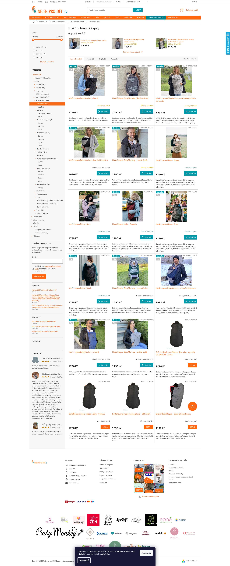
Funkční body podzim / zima (47, 159)
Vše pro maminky (39, 220)
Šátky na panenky (42, 94)
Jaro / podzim (42, 194)
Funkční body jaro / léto (45, 120)
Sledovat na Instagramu (150, 496)
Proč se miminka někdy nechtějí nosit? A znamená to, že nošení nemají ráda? (47, 306)
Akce (39, 50)
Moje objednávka (175, 482)
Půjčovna (36, 236)
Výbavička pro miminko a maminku (45, 331)
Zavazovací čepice (44, 113)
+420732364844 (74, 479)
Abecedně (115, 59)
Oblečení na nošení (42, 97)
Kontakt (88, 2)
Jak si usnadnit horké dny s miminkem (46, 326)
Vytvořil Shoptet (192, 561)
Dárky (35, 226)
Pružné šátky (41, 84)
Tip (39, 57)
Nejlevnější (90, 59)
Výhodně (36, 223)
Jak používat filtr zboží (107, 479)
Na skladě (41, 47)
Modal (40, 129)
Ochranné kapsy (42, 104)
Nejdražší (102, 59)
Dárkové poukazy (41, 233)
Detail (192, 365)
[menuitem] (35, 18)
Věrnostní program (106, 465)
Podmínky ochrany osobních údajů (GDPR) (181, 478)
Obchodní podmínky (132, 2)
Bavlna (40, 136)
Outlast (40, 123)
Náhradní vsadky (43, 207)
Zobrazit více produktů (131, 52)
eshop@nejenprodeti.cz (77, 465)
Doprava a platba (105, 475)
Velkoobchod (104, 468)
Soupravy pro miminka (43, 229)
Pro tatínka (40, 210)
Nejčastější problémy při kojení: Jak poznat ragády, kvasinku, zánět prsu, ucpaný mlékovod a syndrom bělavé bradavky (46, 298)
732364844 (72, 469)
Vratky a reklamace (106, 472)
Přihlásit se (39, 276)
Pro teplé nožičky (43, 184)
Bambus (41, 126)
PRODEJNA (103, 482)
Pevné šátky (40, 87)
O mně (118, 2)
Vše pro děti (37, 217)
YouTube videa (74, 483)
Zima (38, 197)
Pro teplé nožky (43, 149)
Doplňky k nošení (41, 213)
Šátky (37, 81)
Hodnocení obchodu (103, 2)
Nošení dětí (37, 75)
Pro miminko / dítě (42, 100)
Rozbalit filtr (46, 62)
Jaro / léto (40, 107)
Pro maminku (40, 191)
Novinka (40, 54)
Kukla (40, 116)
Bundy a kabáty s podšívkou (47, 204)
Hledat (138, 10)
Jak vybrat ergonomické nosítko (44, 321)
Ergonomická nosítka (43, 78)
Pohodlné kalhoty (43, 133)
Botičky (40, 188)
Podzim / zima (42, 152)
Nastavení (84, 560)
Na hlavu (40, 110)
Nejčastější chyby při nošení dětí (44, 290)
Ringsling (39, 91)
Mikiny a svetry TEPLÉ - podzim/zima (50, 200)
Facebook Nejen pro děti (78, 476)
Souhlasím (146, 553)
